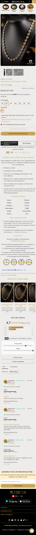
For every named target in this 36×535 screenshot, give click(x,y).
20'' (7, 103)
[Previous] (2, 40)
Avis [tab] (4, 366)
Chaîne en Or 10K (6, 79)
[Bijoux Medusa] (18, 1)
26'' (20, 103)
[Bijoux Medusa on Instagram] (18, 520)
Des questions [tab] (14, 366)
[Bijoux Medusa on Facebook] (9, 520)
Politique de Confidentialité (25, 530)
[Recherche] (29, 1)
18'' (2, 103)
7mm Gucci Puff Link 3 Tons (10, 401)
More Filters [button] (14, 371)
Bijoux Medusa (13, 525)
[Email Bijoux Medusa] (26, 520)
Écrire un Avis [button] (18, 357)
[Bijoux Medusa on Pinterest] (15, 520)
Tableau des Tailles (28, 88)
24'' (15, 103)
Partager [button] (8, 403)
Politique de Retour (20, 232)
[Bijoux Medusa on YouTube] (12, 520)
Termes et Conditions (8, 530)
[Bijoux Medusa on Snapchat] (21, 520)
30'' (29, 103)
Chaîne (14, 275)
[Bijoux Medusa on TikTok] (24, 520)
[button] (31, 530)
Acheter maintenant (18, 133)
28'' (24, 103)
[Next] (34, 40)
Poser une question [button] (19, 361)
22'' (11, 103)
